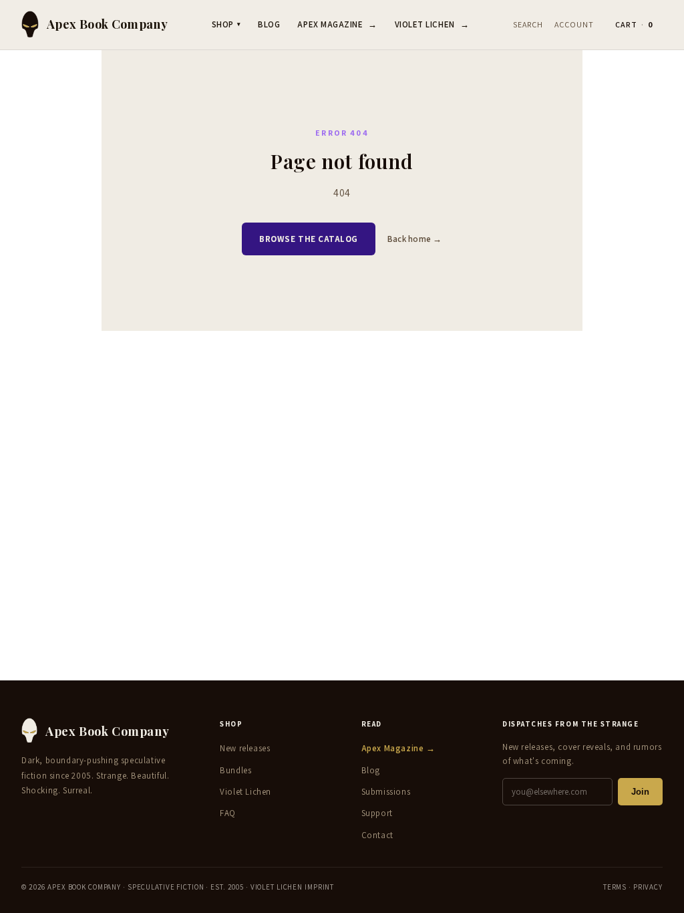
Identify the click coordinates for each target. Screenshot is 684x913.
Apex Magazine (337, 24)
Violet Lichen (432, 24)
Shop (226, 24)
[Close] (537, 303)
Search (528, 24)
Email (166, 429)
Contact (377, 835)
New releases (245, 748)
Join (640, 792)
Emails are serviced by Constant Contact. (455, 526)
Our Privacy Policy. (185, 537)
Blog (269, 24)
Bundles (235, 770)
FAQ (228, 813)
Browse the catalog (308, 239)
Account (574, 24)
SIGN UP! (342, 575)
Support (377, 813)
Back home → (414, 239)
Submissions (386, 791)
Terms (615, 887)
